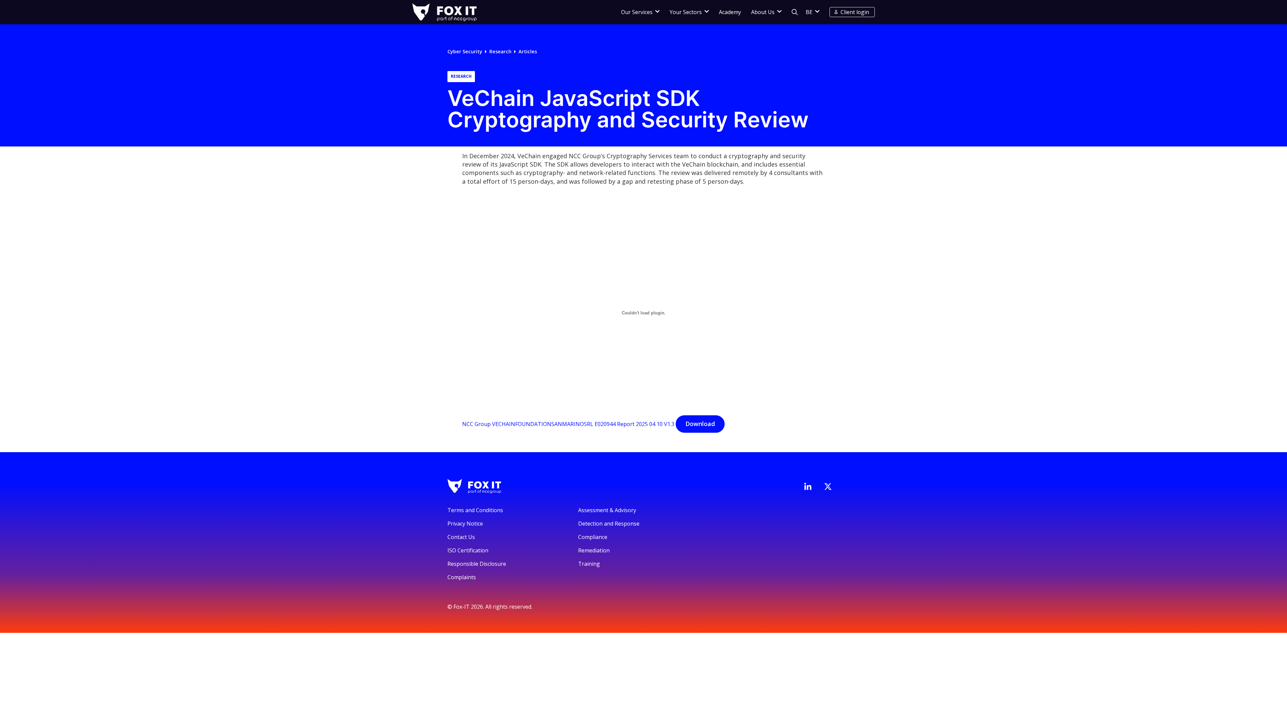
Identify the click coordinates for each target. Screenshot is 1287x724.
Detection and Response (608, 523)
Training (589, 563)
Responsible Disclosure (476, 563)
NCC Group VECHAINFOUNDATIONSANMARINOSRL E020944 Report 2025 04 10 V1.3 (568, 424)
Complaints (461, 577)
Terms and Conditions (475, 510)
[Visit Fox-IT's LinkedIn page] (807, 486)
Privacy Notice (465, 523)
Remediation (594, 550)
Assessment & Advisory (607, 510)
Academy (730, 12)
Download (700, 424)
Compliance (592, 537)
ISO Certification (467, 550)
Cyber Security (464, 51)
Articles (527, 51)
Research (500, 51)
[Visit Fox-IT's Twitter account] (828, 486)
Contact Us (461, 537)
